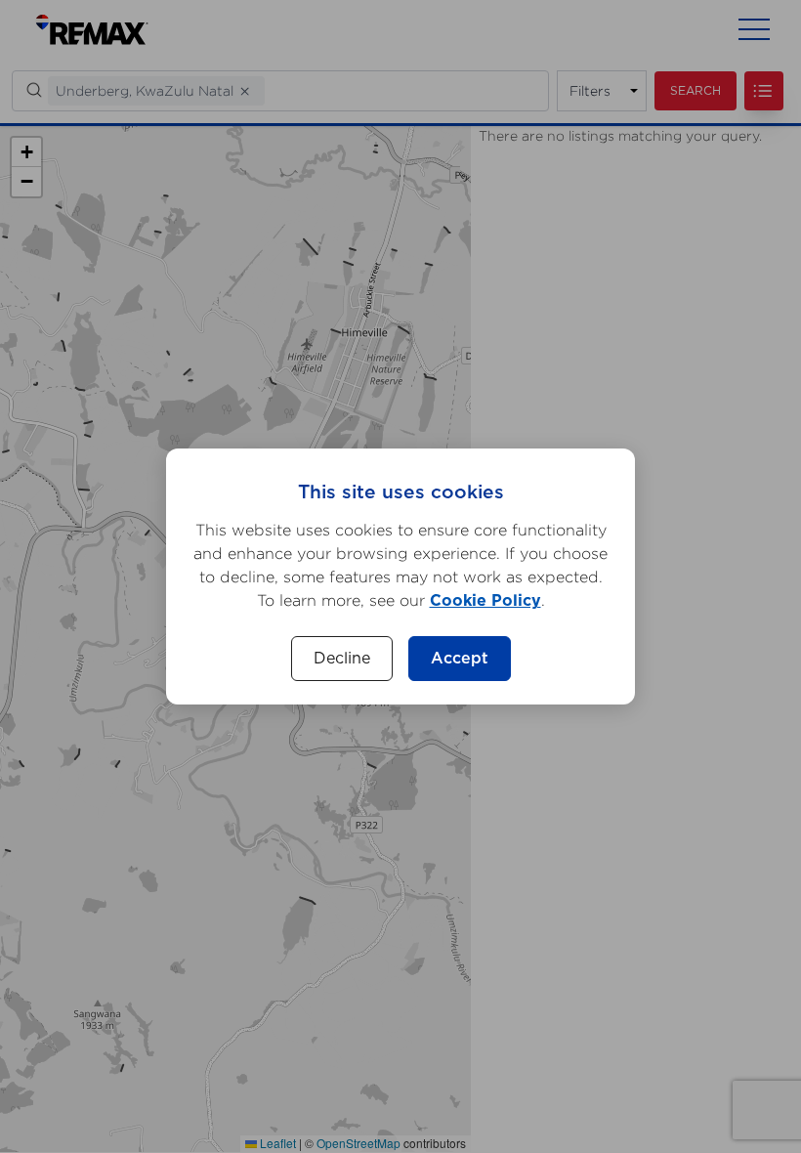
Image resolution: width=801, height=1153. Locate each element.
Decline (342, 658)
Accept (459, 658)
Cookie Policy (485, 601)
